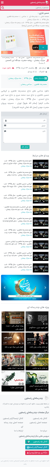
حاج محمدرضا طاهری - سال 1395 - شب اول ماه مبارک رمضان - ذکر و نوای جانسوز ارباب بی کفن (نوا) (18, 265)
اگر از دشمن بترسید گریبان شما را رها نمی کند (38, 388)
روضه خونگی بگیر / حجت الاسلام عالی (14, 328)
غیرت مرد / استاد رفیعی (15, 368)
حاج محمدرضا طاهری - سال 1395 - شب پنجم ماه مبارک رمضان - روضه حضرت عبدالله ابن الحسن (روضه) (26, 24)
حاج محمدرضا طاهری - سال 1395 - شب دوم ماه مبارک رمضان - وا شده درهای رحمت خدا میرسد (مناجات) (18, 173)
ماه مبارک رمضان (33, 19)
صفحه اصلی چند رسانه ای (13, 424)
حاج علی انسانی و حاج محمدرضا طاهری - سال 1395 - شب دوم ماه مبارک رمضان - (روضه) (18, 208)
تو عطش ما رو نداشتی (40, 368)
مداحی (24, 16)
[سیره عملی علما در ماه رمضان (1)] (25, 287)
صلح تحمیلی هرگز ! (16, 387)
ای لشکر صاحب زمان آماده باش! (38, 349)
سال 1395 (45, 19)
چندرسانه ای (33, 16)
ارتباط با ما (18, 431)
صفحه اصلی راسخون (38, 422)
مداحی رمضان (26, 84)
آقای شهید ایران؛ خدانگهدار (38, 327)
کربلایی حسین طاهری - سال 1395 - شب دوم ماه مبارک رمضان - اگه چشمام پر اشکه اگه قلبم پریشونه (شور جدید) (18, 196)
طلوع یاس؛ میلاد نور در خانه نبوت (14, 349)
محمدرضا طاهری (12, 16)
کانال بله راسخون (40, 418)
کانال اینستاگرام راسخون (13, 418)
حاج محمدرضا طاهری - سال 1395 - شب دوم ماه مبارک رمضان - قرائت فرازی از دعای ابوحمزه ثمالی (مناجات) (17, 162)
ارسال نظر (42, 68)
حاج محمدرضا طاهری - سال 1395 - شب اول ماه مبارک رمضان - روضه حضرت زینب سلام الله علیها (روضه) (18, 231)
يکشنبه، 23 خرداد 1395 (25, 68)
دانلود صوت (6, 68)
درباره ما (43, 431)
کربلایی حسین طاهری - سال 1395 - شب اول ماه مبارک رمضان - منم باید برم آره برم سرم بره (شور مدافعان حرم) (18, 254)
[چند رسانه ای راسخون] (39, 2)
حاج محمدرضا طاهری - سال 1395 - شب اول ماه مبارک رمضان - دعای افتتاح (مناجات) (17, 219)
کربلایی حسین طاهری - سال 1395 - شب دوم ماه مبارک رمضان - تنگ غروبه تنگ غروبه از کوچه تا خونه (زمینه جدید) (17, 185)
